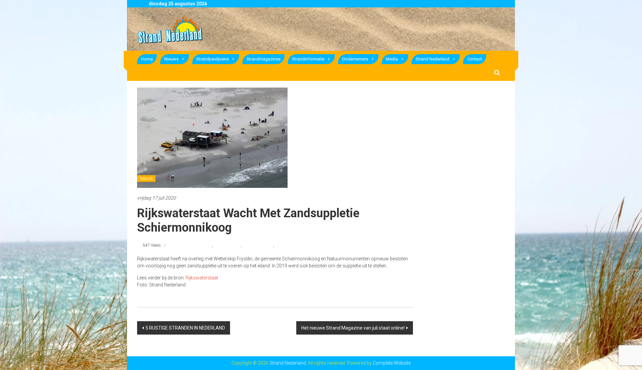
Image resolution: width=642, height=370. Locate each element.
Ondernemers (355, 58)
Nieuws (171, 58)
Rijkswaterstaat (227, 245)
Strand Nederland (432, 58)
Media (392, 58)
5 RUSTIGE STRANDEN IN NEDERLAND (185, 328)
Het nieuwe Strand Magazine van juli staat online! (353, 328)
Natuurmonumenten (194, 245)
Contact (474, 58)
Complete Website (392, 363)
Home (147, 58)
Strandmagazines (263, 58)
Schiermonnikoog (258, 245)
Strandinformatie (308, 58)
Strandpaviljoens (212, 58)
